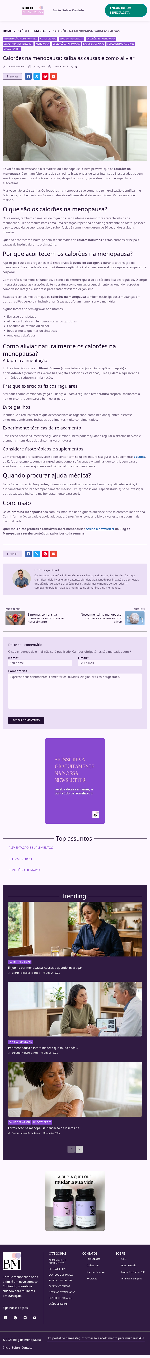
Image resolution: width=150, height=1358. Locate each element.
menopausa (42, 43)
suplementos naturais (120, 43)
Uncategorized (42, 1122)
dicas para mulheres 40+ (18, 43)
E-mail (83, 658)
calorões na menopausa (101, 38)
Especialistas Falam (20, 1042)
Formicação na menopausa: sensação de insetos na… (45, 1128)
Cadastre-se (93, 1265)
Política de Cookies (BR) (133, 1272)
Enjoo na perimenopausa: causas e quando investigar (45, 968)
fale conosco (93, 1258)
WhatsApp (92, 1278)
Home (7, 31)
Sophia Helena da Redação (26, 972)
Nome (13, 658)
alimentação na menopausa (20, 38)
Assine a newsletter (100, 529)
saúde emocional (93, 43)
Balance (139, 457)
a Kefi (124, 1258)
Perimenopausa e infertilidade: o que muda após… (43, 1048)
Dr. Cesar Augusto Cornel (25, 1052)
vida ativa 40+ (12, 49)
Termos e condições (131, 1278)
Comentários (17, 671)
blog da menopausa (71, 38)
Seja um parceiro (95, 1272)
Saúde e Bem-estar (32, 31)
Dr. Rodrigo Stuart (16, 66)
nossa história (128, 1265)
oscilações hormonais (66, 43)
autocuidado (48, 38)
